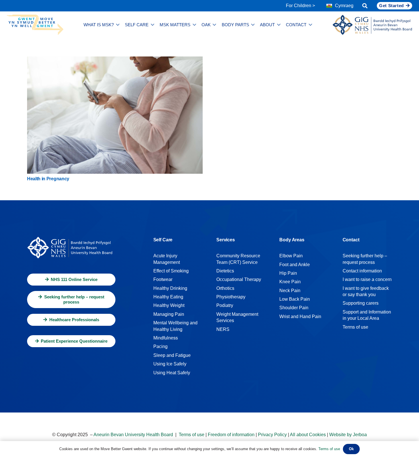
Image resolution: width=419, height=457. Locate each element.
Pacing (160, 346)
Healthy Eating (168, 296)
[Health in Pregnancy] (115, 60)
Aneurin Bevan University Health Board (133, 434)
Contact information (362, 270)
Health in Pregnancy (48, 178)
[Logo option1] (35, 25)
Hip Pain (288, 273)
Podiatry (224, 305)
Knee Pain (290, 281)
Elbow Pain (291, 255)
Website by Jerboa (348, 434)
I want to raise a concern (367, 279)
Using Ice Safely (169, 363)
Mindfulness (165, 337)
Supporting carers (361, 303)
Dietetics (225, 270)
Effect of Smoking (171, 270)
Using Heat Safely (171, 372)
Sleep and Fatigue (172, 355)
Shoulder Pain (293, 307)
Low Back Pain (294, 299)
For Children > (300, 5)
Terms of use (355, 327)
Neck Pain (289, 290)
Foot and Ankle (294, 264)
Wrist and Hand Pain (300, 316)
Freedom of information (231, 434)
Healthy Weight (168, 305)
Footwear (162, 279)
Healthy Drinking (170, 288)
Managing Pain (168, 314)
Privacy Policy (272, 434)
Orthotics (225, 288)
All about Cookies (308, 434)
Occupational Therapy (238, 279)
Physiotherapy (230, 296)
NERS (222, 329)
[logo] (372, 25)
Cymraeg (344, 5)
